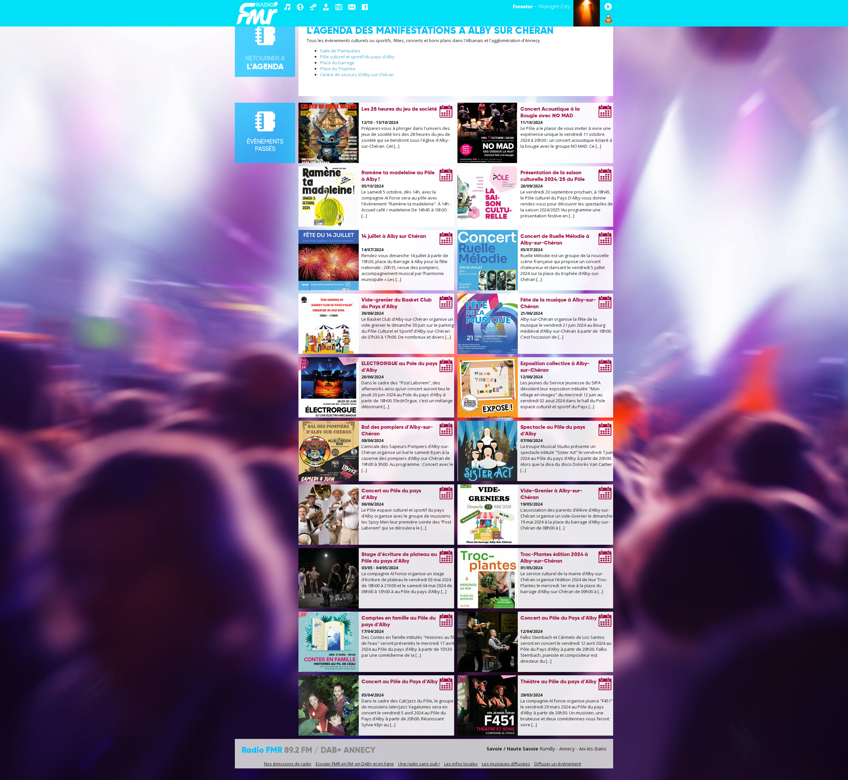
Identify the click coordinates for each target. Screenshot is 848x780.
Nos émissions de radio (287, 764)
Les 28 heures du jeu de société (399, 109)
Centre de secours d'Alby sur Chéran (357, 75)
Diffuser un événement (557, 764)
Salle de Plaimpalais (340, 51)
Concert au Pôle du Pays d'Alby (558, 618)
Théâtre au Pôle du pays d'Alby (558, 682)
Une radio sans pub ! (419, 764)
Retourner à (265, 63)
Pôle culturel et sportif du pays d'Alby (357, 57)
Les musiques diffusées (506, 764)
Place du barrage (337, 63)
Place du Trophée (337, 69)
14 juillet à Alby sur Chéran (393, 236)
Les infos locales (461, 764)
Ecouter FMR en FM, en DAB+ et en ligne (355, 764)
